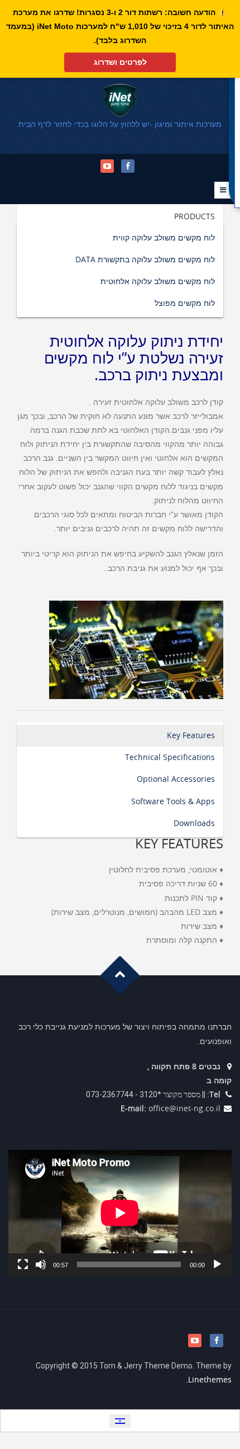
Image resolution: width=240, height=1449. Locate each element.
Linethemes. (209, 1380)
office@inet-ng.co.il (184, 1108)
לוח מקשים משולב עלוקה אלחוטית (157, 281)
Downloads (194, 823)
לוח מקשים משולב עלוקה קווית (164, 238)
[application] (120, 1213)
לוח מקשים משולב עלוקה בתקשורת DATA (145, 260)
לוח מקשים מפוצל (185, 303)
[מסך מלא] (22, 1264)
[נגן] (217, 1264)
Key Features (191, 735)
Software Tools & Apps (173, 801)
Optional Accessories (176, 779)
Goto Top (125, 979)
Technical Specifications (170, 757)
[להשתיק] (40, 1264)
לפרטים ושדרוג (120, 62)
